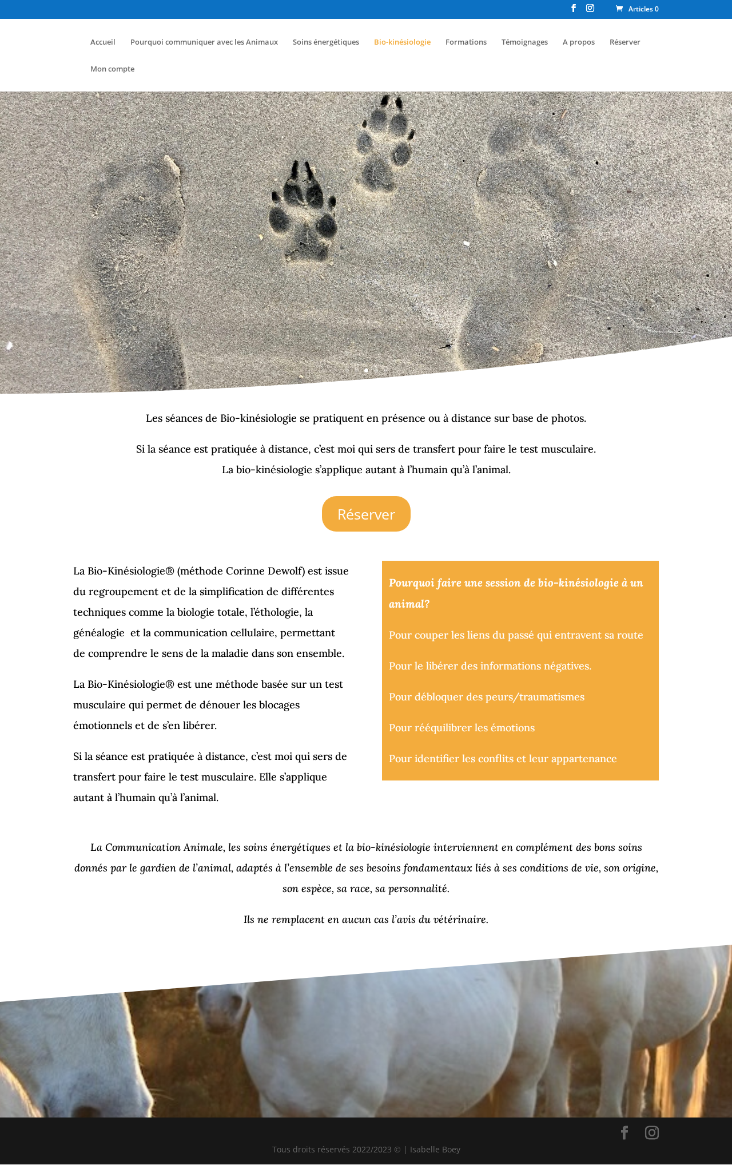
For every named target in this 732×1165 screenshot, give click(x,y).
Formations (466, 42)
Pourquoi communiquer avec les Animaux (204, 42)
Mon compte (112, 69)
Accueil (103, 42)
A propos (579, 42)
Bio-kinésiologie (402, 42)
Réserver (625, 42)
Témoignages (525, 42)
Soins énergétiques (326, 42)
